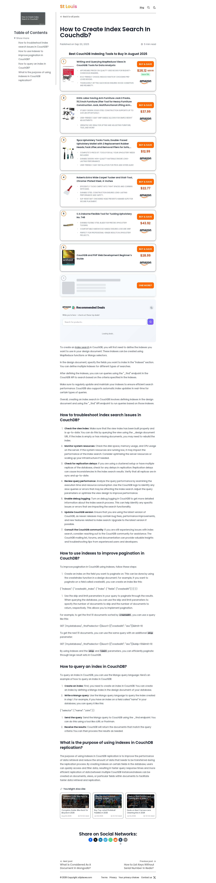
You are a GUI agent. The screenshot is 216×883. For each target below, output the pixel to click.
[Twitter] (154, 877)
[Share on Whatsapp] (110, 840)
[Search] (148, 7)
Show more (22, 38)
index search (82, 347)
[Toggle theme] (152, 308)
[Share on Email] (126, 840)
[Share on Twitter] (96, 840)
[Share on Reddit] (116, 840)
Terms (104, 877)
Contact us (146, 877)
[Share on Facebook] (90, 840)
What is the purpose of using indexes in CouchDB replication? (34, 76)
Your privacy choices (129, 877)
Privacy (113, 877)
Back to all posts (71, 16)
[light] (154, 7)
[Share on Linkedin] (100, 840)
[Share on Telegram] (106, 840)
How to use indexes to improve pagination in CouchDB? (30, 55)
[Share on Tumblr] (120, 840)
